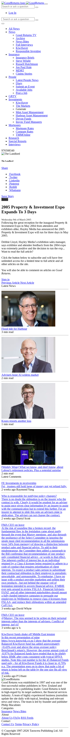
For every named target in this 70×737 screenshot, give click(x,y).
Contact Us (7, 724)
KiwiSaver (22, 47)
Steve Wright (23, 60)
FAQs (16, 717)
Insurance (14, 54)
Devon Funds (23, 118)
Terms (18, 724)
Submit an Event (25, 86)
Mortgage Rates (25, 128)
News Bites (22, 41)
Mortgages (15, 125)
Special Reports (17, 141)
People (12, 76)
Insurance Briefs (25, 57)
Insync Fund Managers (29, 121)
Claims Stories (24, 73)
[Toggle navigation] (46, 3)
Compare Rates (24, 131)
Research (14, 138)
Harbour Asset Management (32, 115)
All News (14, 28)
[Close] (2, 23)
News (12, 31)
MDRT (20, 70)
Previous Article (10, 282)
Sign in (5, 279)
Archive (20, 38)
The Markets (23, 105)
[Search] (36, 20)
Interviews (14, 144)
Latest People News (27, 80)
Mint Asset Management (29, 112)
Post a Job (21, 92)
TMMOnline (23, 134)
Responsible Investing (28, 51)
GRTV (13, 96)
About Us (7, 717)
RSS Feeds (27, 717)
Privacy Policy (31, 724)
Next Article (27, 282)
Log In (12, 12)
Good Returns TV (26, 35)
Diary (19, 83)
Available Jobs (24, 89)
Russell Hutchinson (27, 64)
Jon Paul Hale (24, 67)
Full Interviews (24, 44)
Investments (15, 99)
